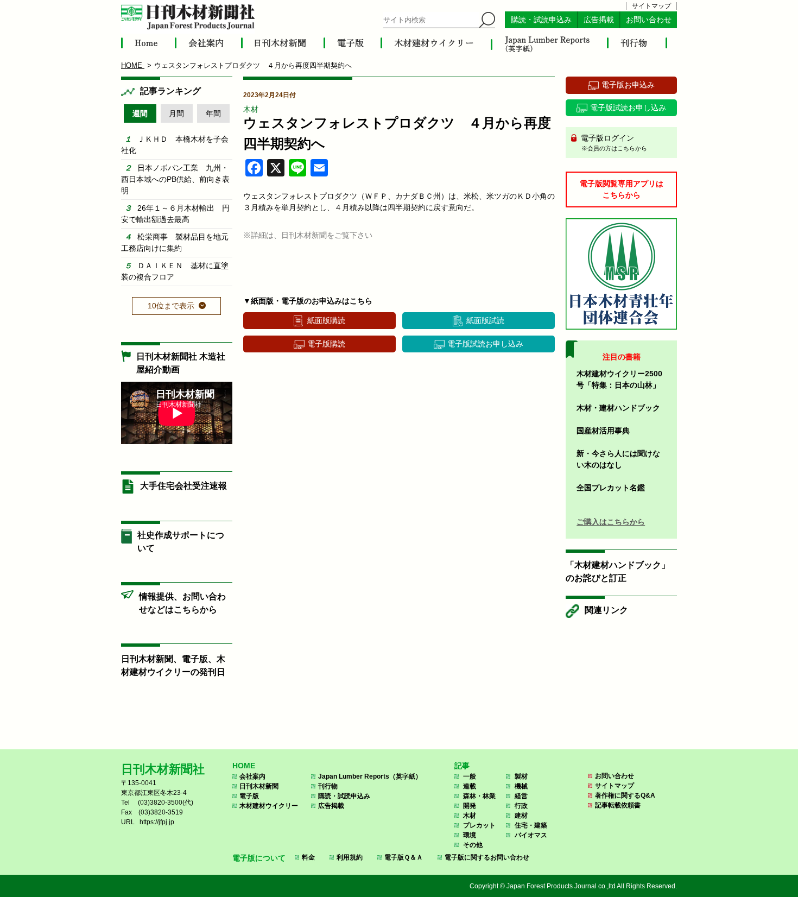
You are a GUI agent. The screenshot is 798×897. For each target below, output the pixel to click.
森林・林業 (479, 796)
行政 (521, 806)
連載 (469, 786)
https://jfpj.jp (157, 822)
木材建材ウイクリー (268, 806)
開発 (469, 806)
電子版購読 (326, 343)
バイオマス (531, 835)
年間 (213, 113)
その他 (473, 845)
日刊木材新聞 (258, 786)
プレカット (479, 825)
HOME (243, 765)
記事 (462, 765)
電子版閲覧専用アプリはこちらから (621, 189)
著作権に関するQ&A (625, 795)
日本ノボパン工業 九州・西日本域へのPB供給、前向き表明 (175, 179)
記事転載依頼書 (618, 805)
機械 (521, 786)
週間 (140, 113)
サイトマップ (651, 6)
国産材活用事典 (603, 430)
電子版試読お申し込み (485, 343)
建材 (521, 815)
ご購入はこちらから (611, 521)
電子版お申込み (628, 84)
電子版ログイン (613, 142)
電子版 (249, 796)
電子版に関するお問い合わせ (487, 857)
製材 (521, 776)
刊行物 (328, 786)
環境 (469, 835)
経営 (521, 796)
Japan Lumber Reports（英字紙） (370, 776)
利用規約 (350, 857)
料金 (308, 857)
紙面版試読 (485, 320)
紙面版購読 (326, 320)
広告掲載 (599, 20)
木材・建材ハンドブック (618, 407)
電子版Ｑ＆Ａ (403, 857)
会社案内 (252, 776)
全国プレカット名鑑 (611, 487)
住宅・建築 (531, 825)
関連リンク (606, 610)
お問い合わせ (649, 20)
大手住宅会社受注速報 (183, 485)
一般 (469, 776)
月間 (176, 113)
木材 (250, 109)
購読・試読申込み (541, 20)
